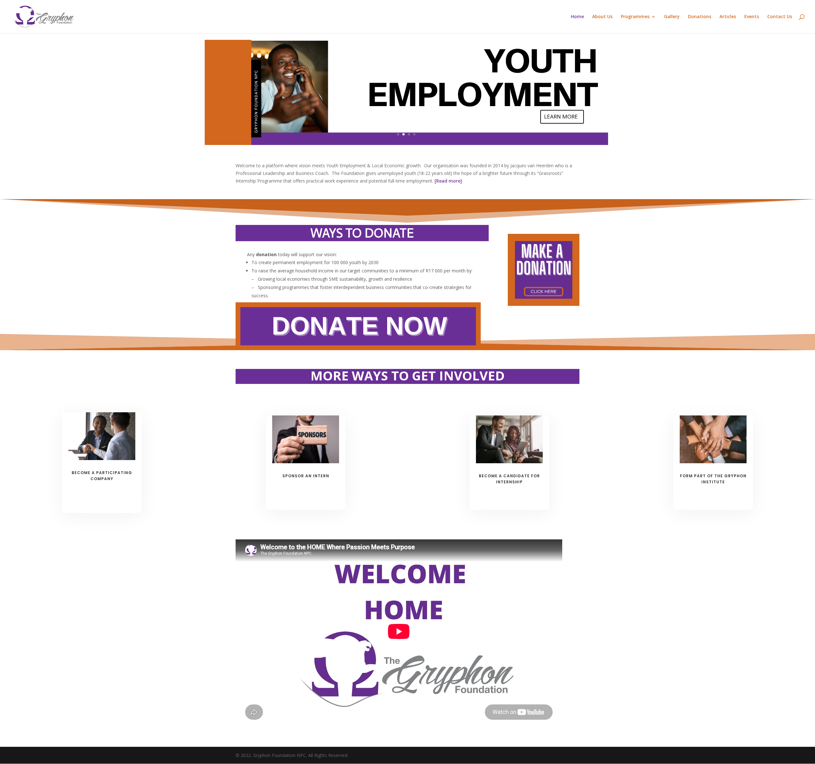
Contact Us (779, 16)
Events (751, 16)
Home (577, 16)
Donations (699, 16)
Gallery (672, 16)
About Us (602, 16)
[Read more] (447, 181)
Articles (727, 16)
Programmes (635, 16)
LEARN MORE (561, 116)
